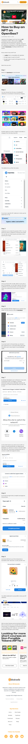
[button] (17, 2)
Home (10, 712)
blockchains (8, 46)
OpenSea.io (9, 72)
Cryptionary (17, 715)
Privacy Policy (19, 699)
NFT (23, 39)
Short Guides (18, 712)
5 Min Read (10, 718)
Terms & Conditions (10, 699)
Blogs (17, 721)
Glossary (18, 718)
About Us (10, 721)
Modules (10, 715)
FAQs (10, 724)
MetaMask (20, 310)
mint (20, 40)
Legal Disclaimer (14, 702)
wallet (6, 55)
